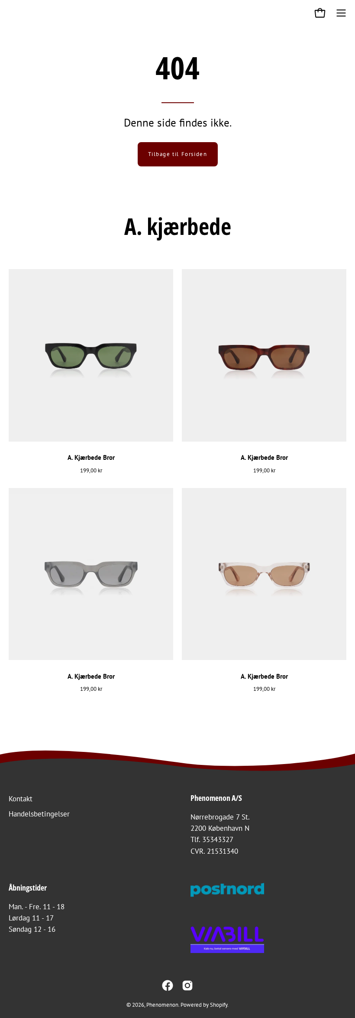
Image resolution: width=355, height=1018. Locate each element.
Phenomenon (162, 1004)
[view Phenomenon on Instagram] (187, 985)
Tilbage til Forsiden (177, 154)
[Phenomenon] (15, 13)
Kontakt (20, 798)
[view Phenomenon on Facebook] (167, 985)
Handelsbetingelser (39, 814)
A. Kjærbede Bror (91, 457)
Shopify (218, 1004)
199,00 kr (91, 470)
